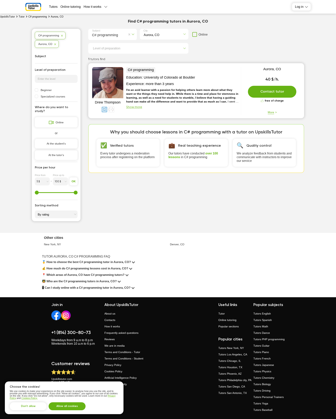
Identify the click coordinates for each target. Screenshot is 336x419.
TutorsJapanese (263, 364)
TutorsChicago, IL (229, 360)
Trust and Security (115, 384)
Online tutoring (70, 6)
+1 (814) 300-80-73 (71, 332)
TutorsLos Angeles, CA (232, 354)
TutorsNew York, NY (231, 348)
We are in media (114, 345)
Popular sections (228, 326)
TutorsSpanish (262, 320)
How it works (92, 6)
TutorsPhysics (262, 371)
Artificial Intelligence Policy (120, 377)
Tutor (221, 313)
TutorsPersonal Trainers (268, 397)
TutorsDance (261, 332)
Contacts (109, 320)
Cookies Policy (113, 371)
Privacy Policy (112, 364)
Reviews (109, 339)
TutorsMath (260, 326)
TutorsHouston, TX (230, 367)
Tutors (53, 6)
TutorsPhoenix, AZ (230, 373)
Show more (134, 107)
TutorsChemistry (263, 377)
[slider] (37, 193)
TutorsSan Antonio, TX (232, 392)
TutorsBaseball (262, 409)
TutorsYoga (260, 403)
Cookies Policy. (29, 398)
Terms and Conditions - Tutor (122, 352)
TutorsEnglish (262, 313)
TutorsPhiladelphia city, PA (234, 380)
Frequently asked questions (121, 332)
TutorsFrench (262, 358)
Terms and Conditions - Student (123, 358)
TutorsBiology (262, 384)
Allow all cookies (67, 406)
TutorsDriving (261, 390)
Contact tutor (272, 91)
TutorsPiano (261, 352)
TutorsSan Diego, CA (231, 386)
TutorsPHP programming (269, 339)
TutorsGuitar (261, 345)
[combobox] (92, 34)
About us (109, 313)
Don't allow (28, 406)
